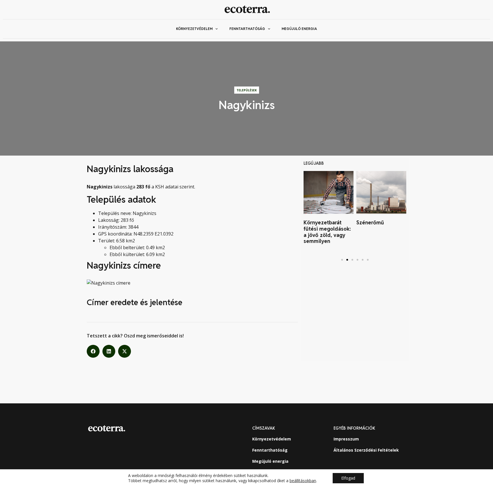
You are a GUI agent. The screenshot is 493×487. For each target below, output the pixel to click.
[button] (93, 351)
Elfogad (348, 478)
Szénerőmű (370, 222)
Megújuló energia (299, 29)
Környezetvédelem (194, 29)
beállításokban (303, 480)
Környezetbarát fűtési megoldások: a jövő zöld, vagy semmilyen (327, 231)
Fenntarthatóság (247, 29)
